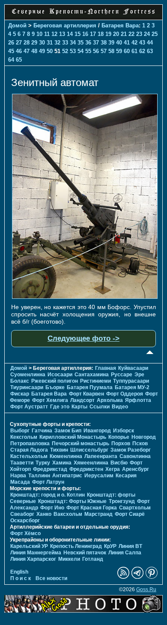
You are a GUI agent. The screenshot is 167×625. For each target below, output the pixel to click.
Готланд (92, 559)
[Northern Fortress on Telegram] (137, 577)
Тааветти (21, 463)
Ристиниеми (95, 381)
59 (119, 51)
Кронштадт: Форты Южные (72, 501)
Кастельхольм (29, 456)
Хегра (112, 469)
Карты (79, 407)
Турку (43, 463)
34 (73, 42)
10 (39, 34)
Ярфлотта (138, 400)
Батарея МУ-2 (132, 387)
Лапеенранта (100, 456)
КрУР (110, 546)
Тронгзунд (122, 501)
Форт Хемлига (50, 400)
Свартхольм (135, 508)
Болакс (19, 381)
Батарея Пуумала (90, 387)
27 (19, 42)
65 (19, 60)
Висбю (119, 463)
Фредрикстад (50, 469)
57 (104, 51)
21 (124, 34)
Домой (17, 25)
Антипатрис (67, 476)
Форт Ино (52, 508)
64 (11, 60)
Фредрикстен (86, 469)
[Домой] (83, 15)
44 (150, 42)
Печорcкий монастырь (80, 443)
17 (93, 34)
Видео (120, 407)
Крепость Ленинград (76, 546)
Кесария (126, 476)
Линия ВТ (130, 546)
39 (111, 42)
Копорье (118, 437)
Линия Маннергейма (35, 553)
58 (111, 51)
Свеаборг (22, 514)
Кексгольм (23, 437)
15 (78, 34)
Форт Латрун (48, 482)
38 (104, 42)
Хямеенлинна (91, 463)
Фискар (19, 394)
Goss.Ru (146, 589)
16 (85, 34)
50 (50, 51)
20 (116, 34)
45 (11, 51)
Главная (105, 368)
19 (108, 34)
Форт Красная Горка (91, 508)
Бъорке (55, 387)
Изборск (123, 431)
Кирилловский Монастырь (72, 437)
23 (139, 34)
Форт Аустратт (29, 407)
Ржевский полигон (54, 381)
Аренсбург (135, 469)
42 (134, 42)
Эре (139, 375)
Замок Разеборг (130, 450)
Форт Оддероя (124, 394)
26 (11, 42)
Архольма (110, 400)
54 (81, 51)
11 (47, 34)
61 (134, 51)
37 (96, 42)
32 (57, 42)
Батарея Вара (120, 25)
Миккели (69, 559)
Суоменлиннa (27, 375)
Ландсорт (82, 400)
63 (150, 51)
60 (127, 51)
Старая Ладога (29, 450)
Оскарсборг (25, 521)
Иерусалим (98, 476)
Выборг (20, 431)
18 (101, 34)
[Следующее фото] (84, 296)
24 (147, 34)
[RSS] (123, 577)
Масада (20, 482)
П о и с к (20, 578)
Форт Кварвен (86, 394)
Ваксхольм (68, 514)
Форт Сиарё (130, 514)
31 (50, 42)
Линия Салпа (124, 553)
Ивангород (97, 431)
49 (42, 51)
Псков (140, 443)
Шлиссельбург (89, 450)
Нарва (18, 476)
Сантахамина (92, 375)
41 (127, 42)
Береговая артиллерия (64, 25)
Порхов (120, 443)
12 (54, 34)
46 (19, 51)
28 (27, 42)
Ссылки (99, 407)
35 (81, 42)
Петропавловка (30, 443)
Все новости (51, 578)
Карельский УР (29, 546)
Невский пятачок (84, 553)
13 (62, 34)
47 (27, 51)
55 (88, 51)
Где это (59, 407)
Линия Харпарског (33, 559)
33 (65, 42)
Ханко (43, 514)
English (19, 572)
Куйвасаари (133, 368)
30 (42, 42)
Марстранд (98, 514)
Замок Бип (67, 431)
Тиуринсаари (26, 387)
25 (155, 34)
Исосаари (60, 375)
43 (142, 42)
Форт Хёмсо (25, 533)
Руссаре (121, 375)
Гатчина (42, 431)
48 (34, 51)
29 (34, 42)
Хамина (62, 463)
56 (96, 51)
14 (70, 34)
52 (65, 51)
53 (73, 51)
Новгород (143, 437)
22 (131, 34)
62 (142, 51)
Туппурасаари (131, 381)
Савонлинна (135, 456)
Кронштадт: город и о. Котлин (47, 495)
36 (88, 42)
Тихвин (59, 450)
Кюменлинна (66, 456)
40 (119, 42)
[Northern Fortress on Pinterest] (152, 577)
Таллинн (39, 476)
